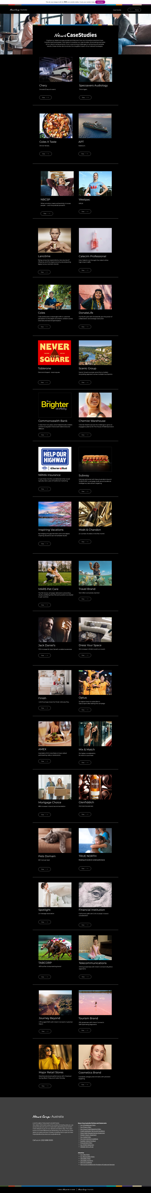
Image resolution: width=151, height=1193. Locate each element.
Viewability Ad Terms (86, 1160)
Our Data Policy (85, 1155)
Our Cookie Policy (85, 1137)
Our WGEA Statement (87, 1145)
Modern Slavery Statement (88, 1135)
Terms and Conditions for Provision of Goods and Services (97, 1164)
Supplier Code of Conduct (88, 1141)
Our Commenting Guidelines (89, 1139)
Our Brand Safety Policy (87, 1157)
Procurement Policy (86, 1143)
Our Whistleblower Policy (88, 1125)
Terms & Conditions (86, 1162)
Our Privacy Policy (85, 1127)
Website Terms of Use (86, 1147)
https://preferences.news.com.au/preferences (46, 1134)
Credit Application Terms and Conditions (92, 1131)
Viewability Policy (85, 1158)
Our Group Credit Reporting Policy (90, 1129)
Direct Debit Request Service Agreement (92, 1133)
